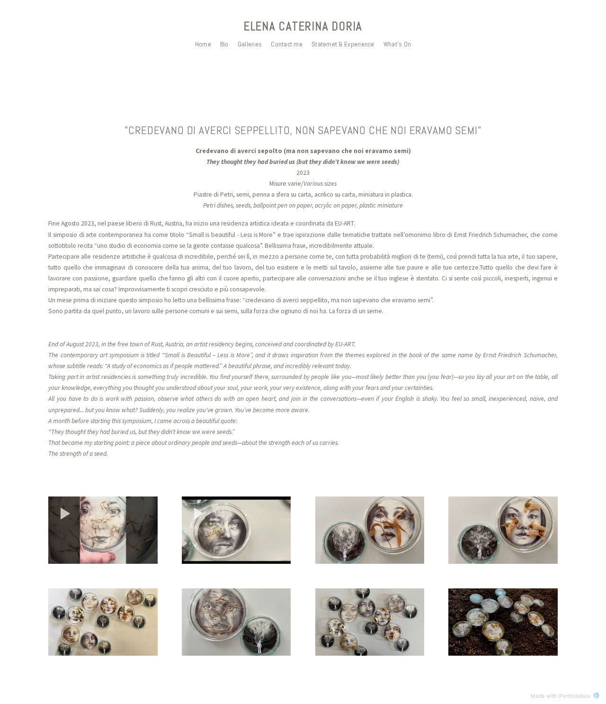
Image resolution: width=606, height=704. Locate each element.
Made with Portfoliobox (561, 695)
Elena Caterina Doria (303, 26)
